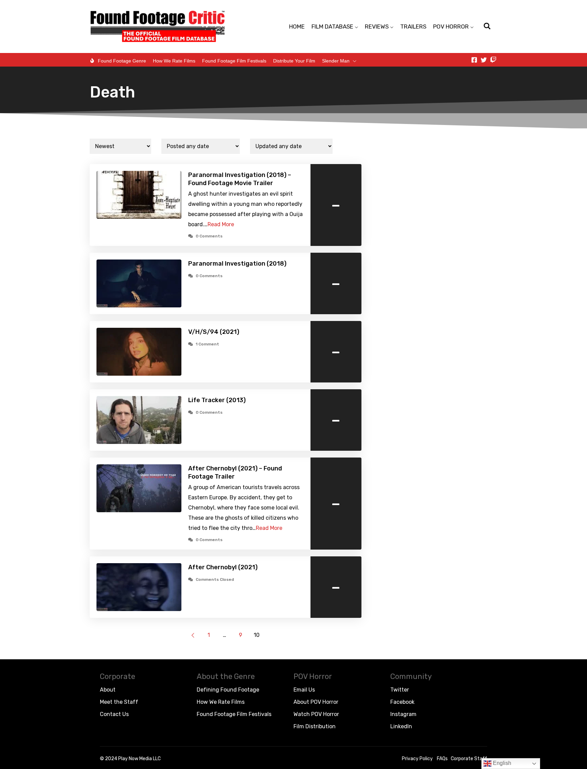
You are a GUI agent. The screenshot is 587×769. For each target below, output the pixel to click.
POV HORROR (451, 26)
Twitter (399, 689)
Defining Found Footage (228, 689)
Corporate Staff (469, 759)
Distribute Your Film (294, 61)
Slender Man (336, 61)
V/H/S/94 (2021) (213, 332)
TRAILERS (413, 26)
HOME (297, 26)
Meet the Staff (119, 702)
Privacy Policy (417, 759)
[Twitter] (484, 60)
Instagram (403, 714)
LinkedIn (401, 726)
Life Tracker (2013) (217, 400)
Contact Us (114, 714)
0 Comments (209, 236)
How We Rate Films (174, 61)
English (501, 763)
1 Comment (207, 344)
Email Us (304, 689)
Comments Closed (215, 579)
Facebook (402, 702)
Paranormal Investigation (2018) (237, 263)
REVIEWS (377, 26)
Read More (221, 224)
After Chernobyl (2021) (222, 567)
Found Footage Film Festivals (234, 61)
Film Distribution (315, 726)
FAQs (442, 759)
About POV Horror (316, 702)
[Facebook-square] (474, 60)
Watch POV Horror (316, 714)
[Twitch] (493, 60)
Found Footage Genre (122, 61)
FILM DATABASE (332, 26)
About (107, 689)
